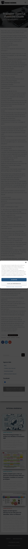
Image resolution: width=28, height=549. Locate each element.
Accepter (14, 279)
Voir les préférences (14, 283)
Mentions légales (18, 286)
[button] (26, 262)
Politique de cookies (10, 286)
